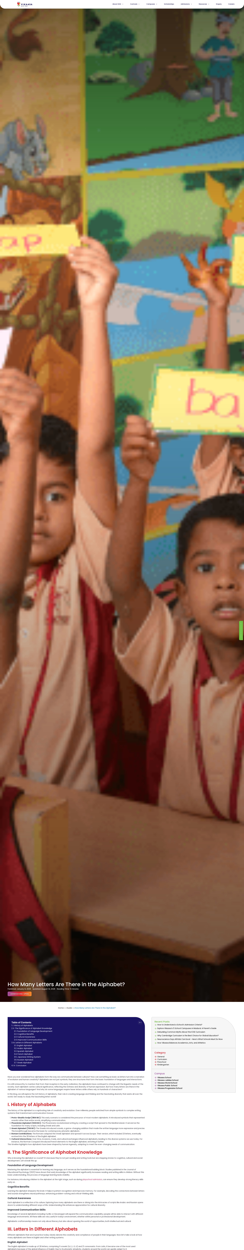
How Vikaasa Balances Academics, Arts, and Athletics (181, 1043)
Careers (231, 4)
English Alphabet (24, 1045)
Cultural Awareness (26, 1037)
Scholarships (169, 4)
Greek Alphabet (24, 1062)
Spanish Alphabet (25, 1051)
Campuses (150, 4)
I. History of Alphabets (23, 1025)
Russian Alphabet (25, 1060)
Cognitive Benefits (25, 1034)
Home (61, 1008)
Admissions (185, 4)
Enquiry (219, 4)
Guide (69, 1008)
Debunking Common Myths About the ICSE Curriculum (181, 1032)
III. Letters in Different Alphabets (27, 1042)
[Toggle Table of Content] (139, 1022)
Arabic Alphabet (24, 1048)
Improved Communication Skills (32, 1040)
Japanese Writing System (29, 1057)
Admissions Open (241, 630)
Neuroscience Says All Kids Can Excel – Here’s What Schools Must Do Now (190, 1039)
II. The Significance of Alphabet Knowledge (32, 1028)
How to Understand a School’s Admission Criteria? (179, 1024)
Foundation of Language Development (34, 1031)
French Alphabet (25, 1054)
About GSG (116, 4)
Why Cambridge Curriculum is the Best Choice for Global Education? (188, 1035)
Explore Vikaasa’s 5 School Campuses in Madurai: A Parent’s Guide (186, 1028)
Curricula (133, 4)
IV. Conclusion (19, 1065)
